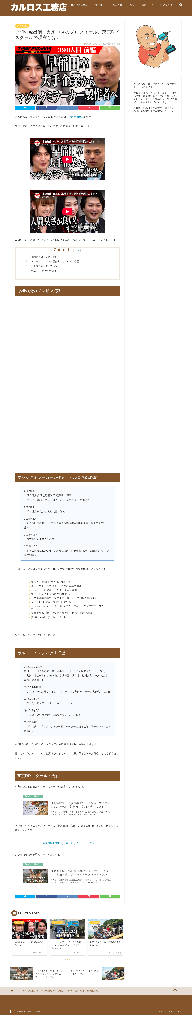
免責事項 (39, 1011)
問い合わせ (166, 4)
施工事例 (117, 4)
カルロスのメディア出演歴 (45, 266)
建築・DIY (147, 4)
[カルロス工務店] (39, 11)
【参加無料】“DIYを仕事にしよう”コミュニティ (67, 843)
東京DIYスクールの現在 (44, 270)
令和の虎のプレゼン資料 (44, 256)
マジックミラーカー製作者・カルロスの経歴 (55, 261)
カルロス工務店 (79, 4)
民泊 (132, 4)
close (77, 250)
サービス (100, 4)
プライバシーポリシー (22, 1011)
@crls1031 (77, 117)
